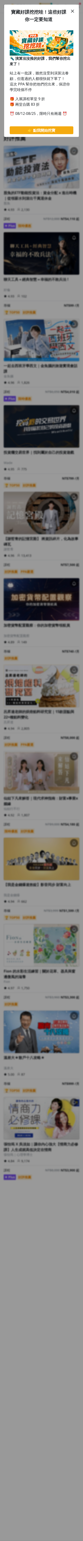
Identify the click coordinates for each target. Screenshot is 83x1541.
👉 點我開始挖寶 (41, 130)
